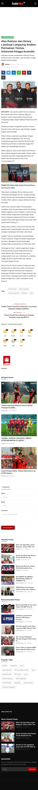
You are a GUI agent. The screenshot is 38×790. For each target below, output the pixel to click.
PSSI (31, 293)
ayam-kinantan (28, 683)
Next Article (17, 312)
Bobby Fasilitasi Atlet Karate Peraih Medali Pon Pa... (26, 556)
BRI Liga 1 (18, 674)
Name (3, 493)
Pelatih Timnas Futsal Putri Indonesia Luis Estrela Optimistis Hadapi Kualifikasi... (19, 308)
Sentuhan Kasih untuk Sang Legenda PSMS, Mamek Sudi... (26, 627)
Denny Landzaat (24, 289)
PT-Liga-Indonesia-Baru (21, 670)
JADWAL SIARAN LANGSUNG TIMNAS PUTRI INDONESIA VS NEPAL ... (16, 439)
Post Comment (8, 527)
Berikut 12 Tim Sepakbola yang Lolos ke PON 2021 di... (26, 746)
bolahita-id (14, 665)
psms (26, 674)
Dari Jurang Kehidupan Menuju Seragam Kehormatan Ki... (26, 639)
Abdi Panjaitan (20, 583)
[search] (35, 3)
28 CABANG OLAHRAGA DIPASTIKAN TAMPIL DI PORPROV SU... (24, 579)
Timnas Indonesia (13, 293)
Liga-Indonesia (7, 674)
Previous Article (20, 304)
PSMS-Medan (7, 683)
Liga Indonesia (7, 670)
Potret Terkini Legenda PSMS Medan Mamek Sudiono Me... (26, 648)
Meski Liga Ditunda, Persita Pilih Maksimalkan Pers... (25, 567)
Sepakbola (17, 683)
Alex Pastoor (12, 289)
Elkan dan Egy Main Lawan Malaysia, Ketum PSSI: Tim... (25, 546)
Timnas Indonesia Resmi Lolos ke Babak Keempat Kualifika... (17, 407)
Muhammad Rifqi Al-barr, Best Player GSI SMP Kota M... (26, 606)
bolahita (4, 368)
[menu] (2, 3)
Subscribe (32, 769)
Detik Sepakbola (21, 678)
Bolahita (24, 293)
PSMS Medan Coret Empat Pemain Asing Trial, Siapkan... (26, 588)
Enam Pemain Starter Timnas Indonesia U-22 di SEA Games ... (18, 472)
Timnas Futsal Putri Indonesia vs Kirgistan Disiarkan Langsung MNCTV (19, 316)
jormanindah (4, 410)
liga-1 (33, 670)
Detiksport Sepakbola (9, 687)
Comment (4, 510)
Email (3, 502)
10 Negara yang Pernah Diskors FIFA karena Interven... (24, 617)
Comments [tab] (6, 487)
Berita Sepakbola (8, 678)
